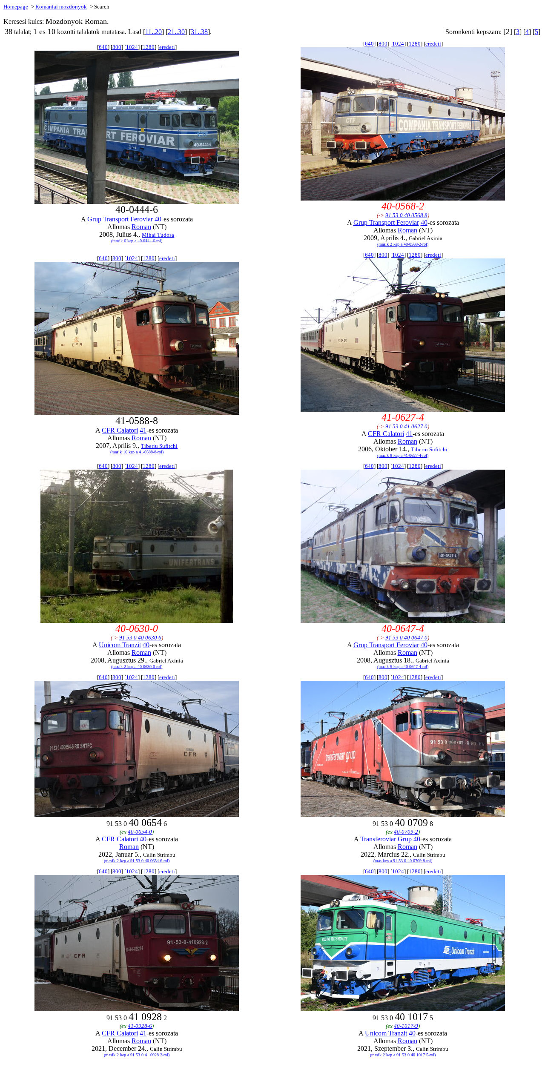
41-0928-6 (140, 1026)
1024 (132, 47)
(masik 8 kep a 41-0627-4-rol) (402, 455)
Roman (141, 226)
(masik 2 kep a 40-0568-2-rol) (402, 244)
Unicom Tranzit (120, 644)
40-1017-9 (406, 1026)
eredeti (167, 47)
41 (143, 430)
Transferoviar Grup (386, 839)
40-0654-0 (140, 832)
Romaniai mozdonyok (61, 6)
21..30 (176, 31)
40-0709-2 (406, 832)
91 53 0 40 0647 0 (406, 637)
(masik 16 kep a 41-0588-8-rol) (137, 452)
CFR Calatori (120, 430)
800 (116, 47)
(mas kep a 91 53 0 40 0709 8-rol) (402, 860)
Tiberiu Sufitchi (159, 446)
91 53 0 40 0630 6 (140, 637)
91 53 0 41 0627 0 (406, 426)
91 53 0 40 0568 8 (406, 215)
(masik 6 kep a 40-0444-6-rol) (136, 240)
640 (103, 47)
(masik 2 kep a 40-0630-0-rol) (136, 666)
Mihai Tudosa (158, 235)
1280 (149, 47)
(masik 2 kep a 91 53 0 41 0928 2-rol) (136, 1055)
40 (158, 219)
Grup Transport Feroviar (120, 219)
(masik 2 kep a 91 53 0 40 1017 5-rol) (403, 1055)
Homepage (15, 6)
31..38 (199, 31)
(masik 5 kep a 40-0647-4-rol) (402, 666)
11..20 (153, 31)
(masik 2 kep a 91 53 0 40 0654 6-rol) (136, 860)
